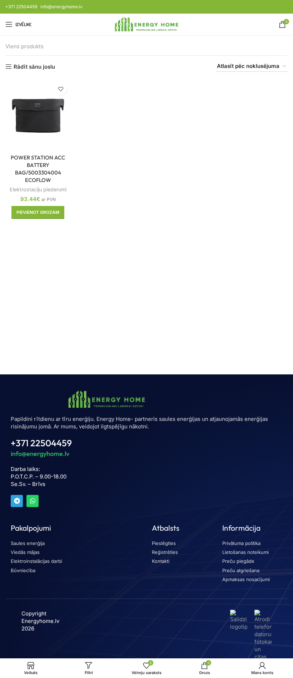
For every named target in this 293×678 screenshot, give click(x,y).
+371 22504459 (21, 6)
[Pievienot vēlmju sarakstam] (61, 89)
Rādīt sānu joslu (34, 66)
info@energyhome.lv (61, 6)
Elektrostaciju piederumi (38, 189)
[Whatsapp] (32, 501)
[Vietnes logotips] (147, 23)
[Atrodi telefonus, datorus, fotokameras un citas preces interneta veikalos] (263, 646)
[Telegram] (17, 501)
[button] (37, 212)
